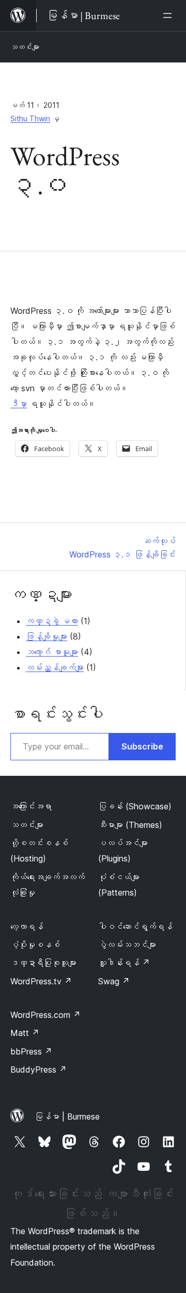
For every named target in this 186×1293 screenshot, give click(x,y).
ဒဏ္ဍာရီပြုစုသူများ (43, 962)
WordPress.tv (41, 981)
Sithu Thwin (30, 118)
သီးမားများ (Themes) (130, 825)
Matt (24, 1033)
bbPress (31, 1051)
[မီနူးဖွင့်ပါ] (169, 15)
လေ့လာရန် (26, 926)
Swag (114, 981)
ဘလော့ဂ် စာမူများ (52, 652)
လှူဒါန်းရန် (124, 962)
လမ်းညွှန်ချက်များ (55, 667)
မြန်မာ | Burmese (67, 1116)
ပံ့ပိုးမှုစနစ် (35, 944)
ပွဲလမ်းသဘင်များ (127, 944)
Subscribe (142, 746)
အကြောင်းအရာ (31, 806)
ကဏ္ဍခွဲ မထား (52, 621)
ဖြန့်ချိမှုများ (46, 636)
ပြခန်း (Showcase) (135, 806)
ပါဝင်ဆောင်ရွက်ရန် (135, 926)
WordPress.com (45, 1015)
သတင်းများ (24, 46)
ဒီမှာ (18, 403)
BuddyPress (38, 1069)
